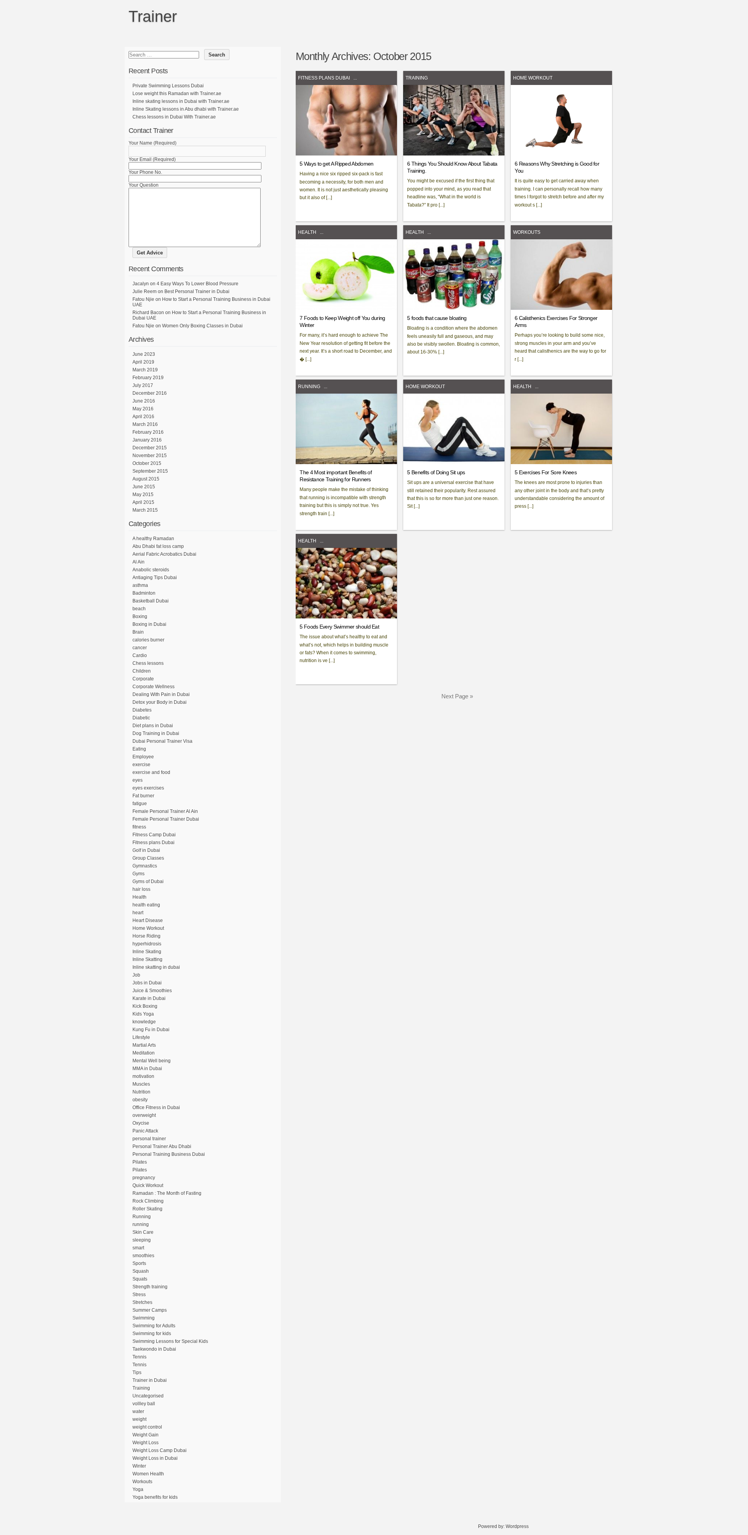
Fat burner (143, 795)
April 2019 (143, 362)
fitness (139, 827)
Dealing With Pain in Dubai (161, 694)
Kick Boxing (144, 1006)
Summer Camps (149, 1310)
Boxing (139, 616)
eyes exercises (148, 788)
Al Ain (138, 562)
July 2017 (142, 385)
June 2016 (143, 401)
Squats (139, 1279)
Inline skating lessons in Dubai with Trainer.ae (180, 101)
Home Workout (532, 78)
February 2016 (148, 432)
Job (136, 975)
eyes (137, 780)
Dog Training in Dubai (155, 733)
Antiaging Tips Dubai (154, 577)
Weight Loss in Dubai (155, 1458)
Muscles (141, 1084)
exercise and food (151, 772)
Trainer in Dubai (149, 1380)
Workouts (526, 232)
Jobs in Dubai (147, 983)
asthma (140, 585)
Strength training (150, 1286)
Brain (138, 632)
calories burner (148, 640)
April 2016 (143, 416)
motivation (143, 1076)
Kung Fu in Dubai (150, 1029)
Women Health (148, 1474)
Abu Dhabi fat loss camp (158, 546)
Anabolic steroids (150, 569)
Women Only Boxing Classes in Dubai (202, 326)
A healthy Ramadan (153, 538)
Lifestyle (141, 1037)
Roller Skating (147, 1209)
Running (309, 386)
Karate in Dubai (149, 998)
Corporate (143, 679)
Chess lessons (148, 663)
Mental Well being (151, 1060)
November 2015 (149, 455)
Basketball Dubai (150, 601)
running (140, 1224)
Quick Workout (147, 1185)
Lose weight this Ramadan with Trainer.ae (176, 93)
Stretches (142, 1302)
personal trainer (149, 1138)
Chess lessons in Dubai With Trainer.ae (174, 117)
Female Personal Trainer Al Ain (165, 811)
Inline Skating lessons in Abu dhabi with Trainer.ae (185, 109)
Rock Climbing (148, 1201)
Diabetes (142, 710)
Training (417, 78)
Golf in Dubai (146, 850)
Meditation (143, 1053)
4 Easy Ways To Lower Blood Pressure (197, 283)
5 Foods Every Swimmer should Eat (339, 627)
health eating (146, 905)
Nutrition (141, 1092)
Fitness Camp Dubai (154, 834)
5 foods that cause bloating (436, 318)
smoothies (143, 1255)
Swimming (143, 1318)
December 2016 (149, 393)
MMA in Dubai (147, 1068)
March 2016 (145, 424)
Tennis (139, 1357)
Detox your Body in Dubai (159, 702)
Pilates (139, 1162)
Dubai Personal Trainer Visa (162, 741)
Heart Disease (147, 920)
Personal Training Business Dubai (168, 1154)
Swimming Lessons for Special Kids (170, 1341)
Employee (143, 757)
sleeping (141, 1240)
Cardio (139, 655)
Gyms (138, 873)
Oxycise (140, 1123)
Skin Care (142, 1232)
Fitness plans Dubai (324, 78)
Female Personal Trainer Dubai (165, 819)
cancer (139, 647)
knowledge (144, 1022)
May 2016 (142, 409)
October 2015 (146, 463)
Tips (136, 1372)
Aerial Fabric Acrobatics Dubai (164, 554)
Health (307, 232)
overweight (144, 1115)
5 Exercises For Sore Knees (546, 472)
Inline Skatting (147, 959)
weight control (147, 1427)
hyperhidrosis (146, 944)
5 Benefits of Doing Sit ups (436, 472)
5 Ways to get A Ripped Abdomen (336, 164)
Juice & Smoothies (152, 990)
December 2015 (149, 447)
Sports (139, 1263)
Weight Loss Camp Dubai (159, 1450)
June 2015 (143, 486)
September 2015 (150, 471)
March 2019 (145, 370)
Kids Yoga (143, 1014)
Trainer (153, 16)
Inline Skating (146, 951)
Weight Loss (145, 1442)
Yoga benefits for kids (155, 1497)
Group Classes (148, 858)
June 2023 (143, 354)
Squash (140, 1271)
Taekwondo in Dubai (154, 1349)
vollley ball (143, 1403)
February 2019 (148, 377)
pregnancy (143, 1177)
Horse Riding (146, 936)
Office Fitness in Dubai (156, 1107)
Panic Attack (145, 1131)
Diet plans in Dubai (152, 725)
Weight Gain (145, 1435)
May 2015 (142, 494)
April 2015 (143, 502)
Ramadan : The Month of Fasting (166, 1193)
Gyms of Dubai (148, 881)
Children (141, 671)
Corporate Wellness (153, 686)
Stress (139, 1294)
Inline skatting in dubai (156, 967)
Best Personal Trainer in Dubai (196, 291)
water (138, 1411)
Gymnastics (144, 866)
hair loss (141, 889)
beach (139, 608)
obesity (140, 1099)
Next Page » (457, 696)
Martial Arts (144, 1045)
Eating (139, 749)
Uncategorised (148, 1396)
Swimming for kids (151, 1333)
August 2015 (145, 479)
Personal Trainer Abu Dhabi (161, 1146)
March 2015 (145, 510)
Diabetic (141, 718)
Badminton (143, 593)
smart (138, 1248)
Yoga (137, 1489)
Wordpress (517, 1526)
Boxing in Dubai (149, 624)
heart (137, 912)
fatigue (139, 803)
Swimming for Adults (153, 1325)
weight (139, 1419)
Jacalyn (140, 283)
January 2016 (147, 440)
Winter (139, 1466)
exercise (141, 764)
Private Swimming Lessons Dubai (168, 85)
